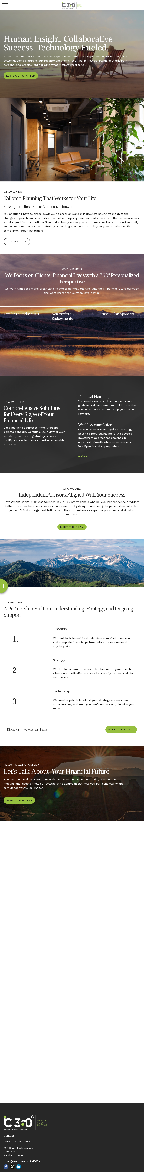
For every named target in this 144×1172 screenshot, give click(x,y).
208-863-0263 (21, 1141)
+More (83, 456)
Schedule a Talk (121, 729)
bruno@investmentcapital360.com (24, 1161)
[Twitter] (12, 1166)
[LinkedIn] (18, 1166)
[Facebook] (6, 1166)
